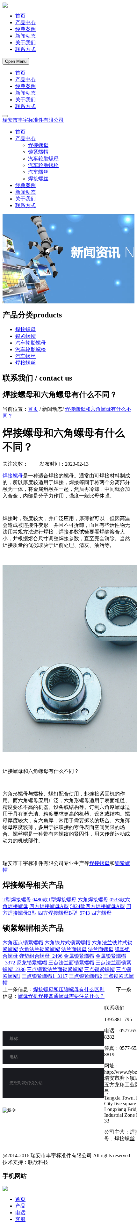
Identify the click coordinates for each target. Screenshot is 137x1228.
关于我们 (25, 42)
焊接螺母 (38, 145)
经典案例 (25, 29)
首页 (20, 15)
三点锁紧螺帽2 (85, 976)
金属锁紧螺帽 (79, 956)
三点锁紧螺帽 (99, 969)
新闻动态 (25, 36)
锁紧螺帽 (38, 152)
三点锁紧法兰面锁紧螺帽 (55, 969)
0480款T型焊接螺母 (54, 899)
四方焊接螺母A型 (49, 906)
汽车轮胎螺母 (43, 158)
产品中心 (25, 22)
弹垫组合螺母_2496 (40, 956)
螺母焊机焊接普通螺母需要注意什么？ (61, 996)
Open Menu (15, 61)
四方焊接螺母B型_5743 (64, 913)
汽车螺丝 (38, 172)
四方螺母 (101, 913)
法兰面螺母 (74, 949)
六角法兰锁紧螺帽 (39, 949)
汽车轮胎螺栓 (43, 165)
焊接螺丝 (38, 178)
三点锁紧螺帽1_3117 (45, 976)
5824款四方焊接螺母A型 (97, 906)
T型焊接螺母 (17, 899)
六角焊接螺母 (93, 899)
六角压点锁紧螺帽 (23, 942)
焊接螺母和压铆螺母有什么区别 (69, 989)
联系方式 (25, 49)
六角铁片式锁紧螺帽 (67, 942)
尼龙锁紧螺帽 (32, 962)
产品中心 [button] (25, 138)
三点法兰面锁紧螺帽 (71, 962)
